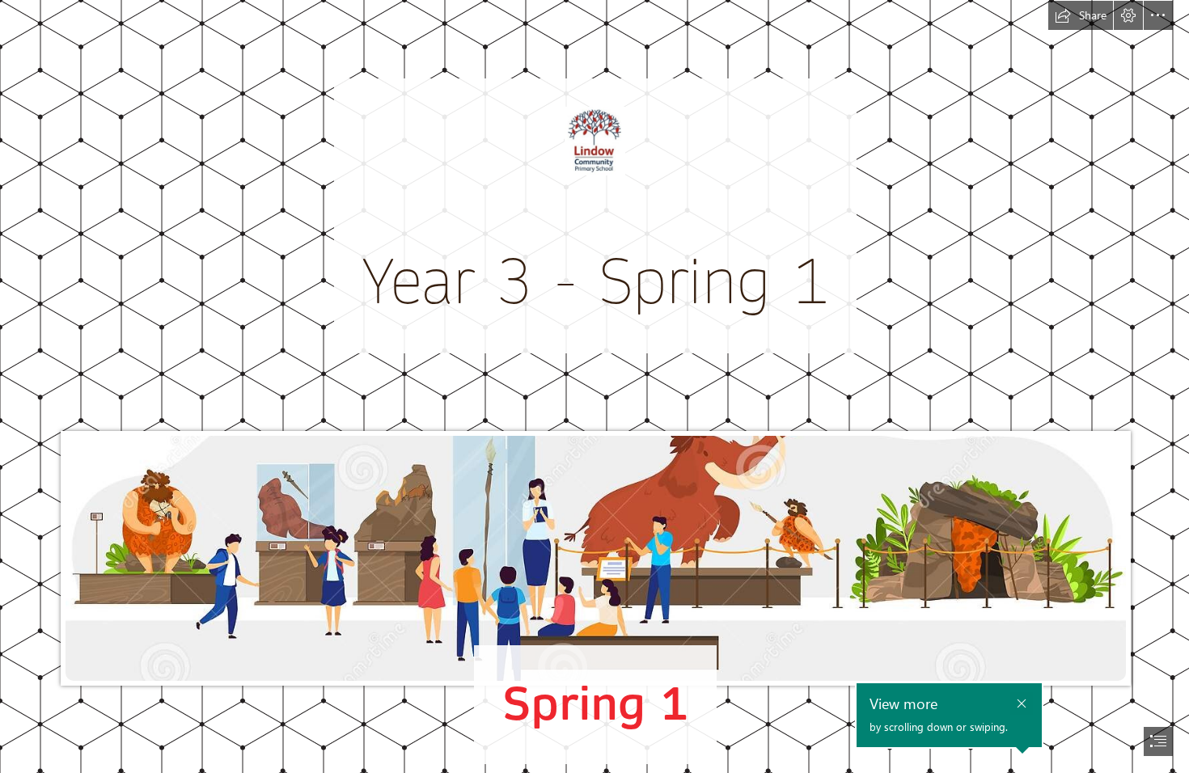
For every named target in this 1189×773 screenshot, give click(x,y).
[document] (594, 386)
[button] (1080, 15)
